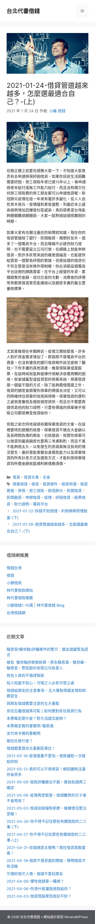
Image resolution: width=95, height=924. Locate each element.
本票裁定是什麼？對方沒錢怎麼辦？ (37, 718)
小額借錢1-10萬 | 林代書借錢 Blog (35, 605)
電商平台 (40, 504)
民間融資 (14, 497)
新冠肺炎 (55, 491)
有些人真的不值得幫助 (25, 675)
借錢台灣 (14, 568)
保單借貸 (20, 484)
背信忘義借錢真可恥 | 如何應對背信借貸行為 (44, 711)
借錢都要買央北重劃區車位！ (31, 748)
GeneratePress (76, 917)
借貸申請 (68, 484)
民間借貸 (74, 491)
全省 (46, 477)
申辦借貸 (32, 497)
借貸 (16, 477)
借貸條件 (50, 484)
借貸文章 (31, 477)
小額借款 (14, 583)
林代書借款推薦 (20, 598)
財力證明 (21, 504)
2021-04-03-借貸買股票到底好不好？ (39, 896)
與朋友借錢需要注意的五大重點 (33, 703)
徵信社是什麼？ (20, 741)
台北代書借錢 (23, 11)
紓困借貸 (62, 497)
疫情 (48, 497)
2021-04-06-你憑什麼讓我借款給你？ (39, 889)
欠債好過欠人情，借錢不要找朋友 (35, 874)
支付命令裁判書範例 (23, 733)
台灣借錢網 (16, 613)
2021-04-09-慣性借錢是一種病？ (35, 881)
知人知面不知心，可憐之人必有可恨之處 (40, 683)
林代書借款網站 (20, 590)
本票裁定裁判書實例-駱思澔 (30, 726)
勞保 (21, 491)
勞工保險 (36, 491)
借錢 (10, 575)
